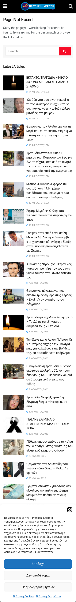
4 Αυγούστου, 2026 (38, 412)
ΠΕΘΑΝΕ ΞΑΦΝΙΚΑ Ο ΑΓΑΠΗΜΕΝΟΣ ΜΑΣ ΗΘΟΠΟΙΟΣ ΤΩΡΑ (47, 424)
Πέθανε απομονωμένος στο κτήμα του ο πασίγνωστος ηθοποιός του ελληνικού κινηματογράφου (49, 446)
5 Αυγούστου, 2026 (38, 358)
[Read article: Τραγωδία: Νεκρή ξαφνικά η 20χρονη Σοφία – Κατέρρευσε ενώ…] (13, 402)
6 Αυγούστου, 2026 (38, 332)
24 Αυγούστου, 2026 (38, 92)
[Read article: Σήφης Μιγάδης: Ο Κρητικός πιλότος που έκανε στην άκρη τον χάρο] (13, 216)
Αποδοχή (38, 564)
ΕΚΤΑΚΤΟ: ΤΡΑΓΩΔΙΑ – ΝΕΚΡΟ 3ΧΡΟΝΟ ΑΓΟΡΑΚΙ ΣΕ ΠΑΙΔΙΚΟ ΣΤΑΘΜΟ (47, 82)
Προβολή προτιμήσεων (38, 587)
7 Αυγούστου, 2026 (38, 283)
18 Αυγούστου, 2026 (38, 118)
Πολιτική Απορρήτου (48, 596)
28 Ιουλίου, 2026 (37, 456)
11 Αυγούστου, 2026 (38, 176)
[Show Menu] (5, 6)
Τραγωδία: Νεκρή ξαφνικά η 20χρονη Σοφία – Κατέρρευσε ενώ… (46, 401)
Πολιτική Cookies (23, 596)
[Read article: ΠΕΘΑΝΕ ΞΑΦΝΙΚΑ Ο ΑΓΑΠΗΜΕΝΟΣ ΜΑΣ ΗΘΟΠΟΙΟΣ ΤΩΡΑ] (13, 425)
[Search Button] (71, 6)
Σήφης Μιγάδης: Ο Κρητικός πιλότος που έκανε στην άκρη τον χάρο (49, 215)
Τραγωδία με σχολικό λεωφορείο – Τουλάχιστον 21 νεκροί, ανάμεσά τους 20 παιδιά (49, 321)
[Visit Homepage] (38, 6)
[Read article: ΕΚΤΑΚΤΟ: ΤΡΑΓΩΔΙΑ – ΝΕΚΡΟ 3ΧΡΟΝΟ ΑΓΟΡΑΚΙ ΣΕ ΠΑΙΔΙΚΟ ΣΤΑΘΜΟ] (13, 83)
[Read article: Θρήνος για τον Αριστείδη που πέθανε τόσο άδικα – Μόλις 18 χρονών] (13, 469)
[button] (70, 510)
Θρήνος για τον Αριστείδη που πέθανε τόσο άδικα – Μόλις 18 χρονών (47, 468)
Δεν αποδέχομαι (38, 575)
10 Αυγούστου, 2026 (38, 203)
